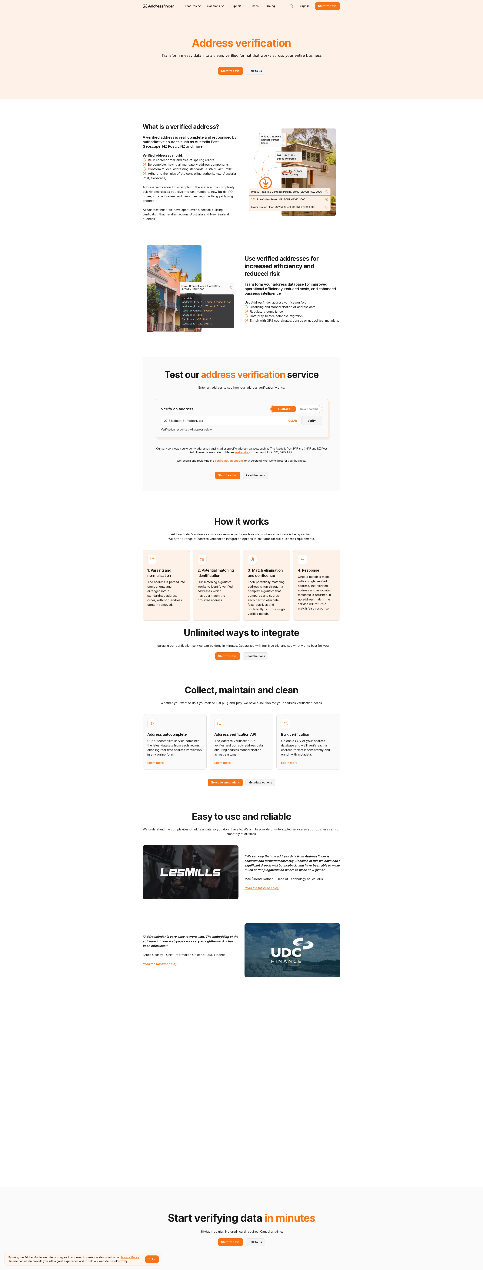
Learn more (155, 763)
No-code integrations (225, 782)
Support (236, 6)
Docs (255, 6)
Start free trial (327, 6)
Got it (152, 1259)
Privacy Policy (130, 1257)
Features (191, 6)
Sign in (305, 6)
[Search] (291, 6)
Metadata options (260, 782)
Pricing (270, 6)
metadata (242, 452)
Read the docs (255, 475)
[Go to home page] (161, 6)
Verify (312, 420)
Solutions (213, 6)
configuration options (229, 460)
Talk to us (255, 70)
